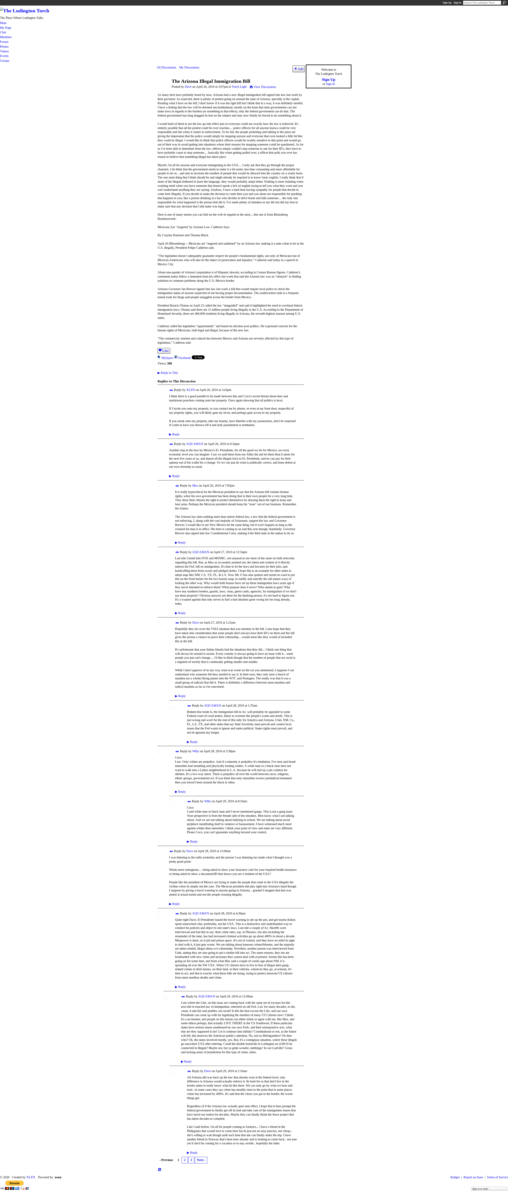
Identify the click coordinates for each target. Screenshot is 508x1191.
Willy (195, 751)
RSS (160, 1170)
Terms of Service (497, 1177)
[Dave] (163, 88)
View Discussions (265, 87)
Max (195, 485)
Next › (201, 1160)
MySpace (167, 358)
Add (300, 68)
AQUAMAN (194, 444)
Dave (188, 86)
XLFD (190, 390)
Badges (455, 1177)
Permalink (171, 390)
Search (504, 2)
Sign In (457, 2)
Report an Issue (473, 1177)
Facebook (184, 358)
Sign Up (447, 2)
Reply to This (168, 372)
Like (165, 351)
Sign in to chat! (480, 1189)
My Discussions (189, 67)
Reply (174, 434)
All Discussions (166, 67)
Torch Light (239, 86)
